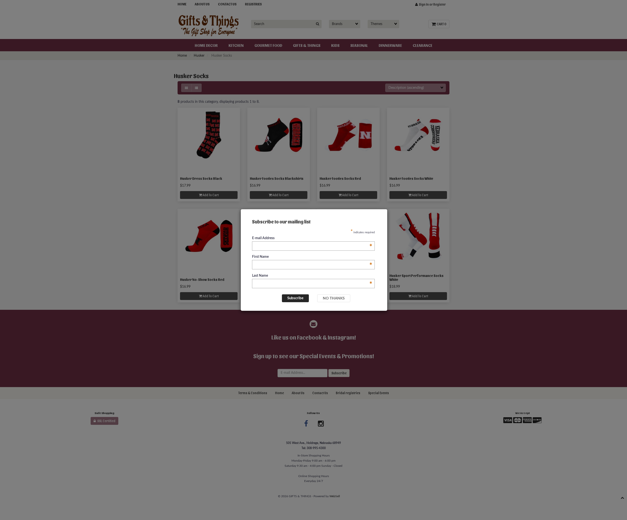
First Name (312, 257)
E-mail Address (312, 238)
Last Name (312, 276)
